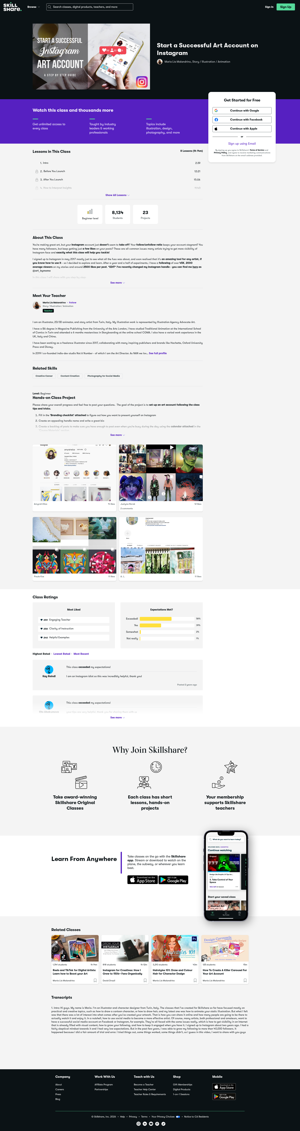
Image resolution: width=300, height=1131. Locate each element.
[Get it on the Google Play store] (174, 880)
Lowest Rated (61, 653)
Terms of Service (257, 150)
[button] (39, 6)
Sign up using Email (242, 143)
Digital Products (181, 1089)
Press (58, 1094)
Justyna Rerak (127, 504)
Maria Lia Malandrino (59, 302)
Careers (59, 1089)
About (58, 1084)
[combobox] (89, 6)
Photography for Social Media (104, 376)
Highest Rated (41, 653)
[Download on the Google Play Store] (228, 1097)
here (195, 266)
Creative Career (44, 376)
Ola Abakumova (49, 712)
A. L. (122, 576)
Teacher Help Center (145, 1089)
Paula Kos (39, 576)
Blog (57, 1099)
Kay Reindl (49, 676)
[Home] (12, 7)
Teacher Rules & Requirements (150, 1094)
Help (122, 1116)
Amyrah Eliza (40, 504)
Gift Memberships (182, 1084)
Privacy (133, 1116)
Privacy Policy (220, 153)
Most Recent (81, 653)
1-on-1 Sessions (181, 1094)
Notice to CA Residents (196, 1116)
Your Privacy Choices (163, 1116)
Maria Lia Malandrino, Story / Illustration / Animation (197, 61)
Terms (144, 1116)
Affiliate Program (104, 1084)
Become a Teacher (143, 1084)
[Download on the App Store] (141, 880)
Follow (72, 302)
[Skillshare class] (75, 948)
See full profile (158, 353)
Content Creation (70, 376)
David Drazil (109, 980)
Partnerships (101, 1089)
